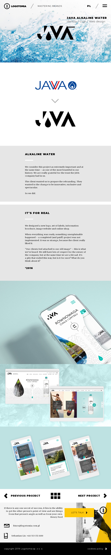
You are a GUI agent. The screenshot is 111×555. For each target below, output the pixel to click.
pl (89, 6)
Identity (72, 21)
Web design (97, 21)
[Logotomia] (15, 6)
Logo (83, 21)
